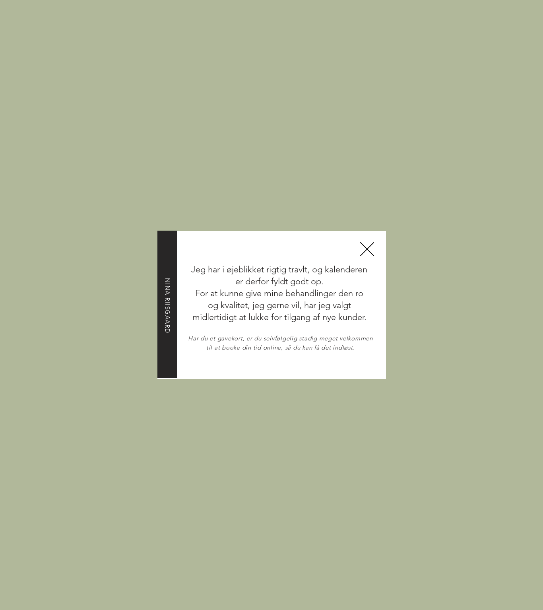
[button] (367, 249)
